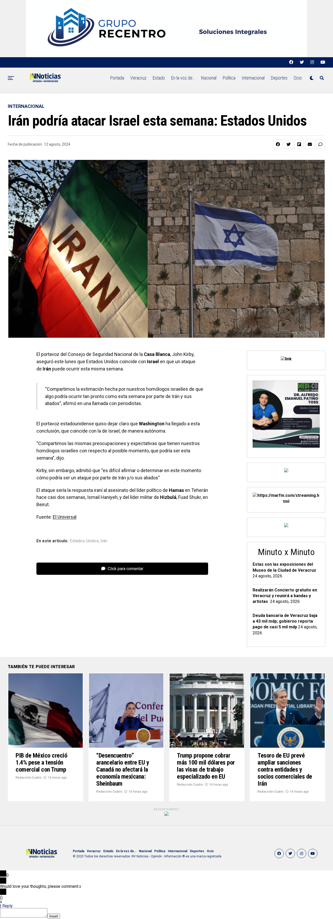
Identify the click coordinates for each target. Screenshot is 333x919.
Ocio (298, 78)
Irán (103, 541)
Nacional (208, 78)
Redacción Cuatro (29, 777)
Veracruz (138, 78)
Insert (53, 916)
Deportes (279, 78)
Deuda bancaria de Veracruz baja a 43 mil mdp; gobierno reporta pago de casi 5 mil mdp (285, 621)
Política (229, 78)
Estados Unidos (84, 541)
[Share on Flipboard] (299, 144)
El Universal (64, 517)
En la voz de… (183, 78)
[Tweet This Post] (288, 144)
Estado (159, 78)
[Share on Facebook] (278, 144)
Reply (7, 905)
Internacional (253, 78)
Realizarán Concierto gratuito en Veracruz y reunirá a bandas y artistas (285, 596)
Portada (117, 78)
